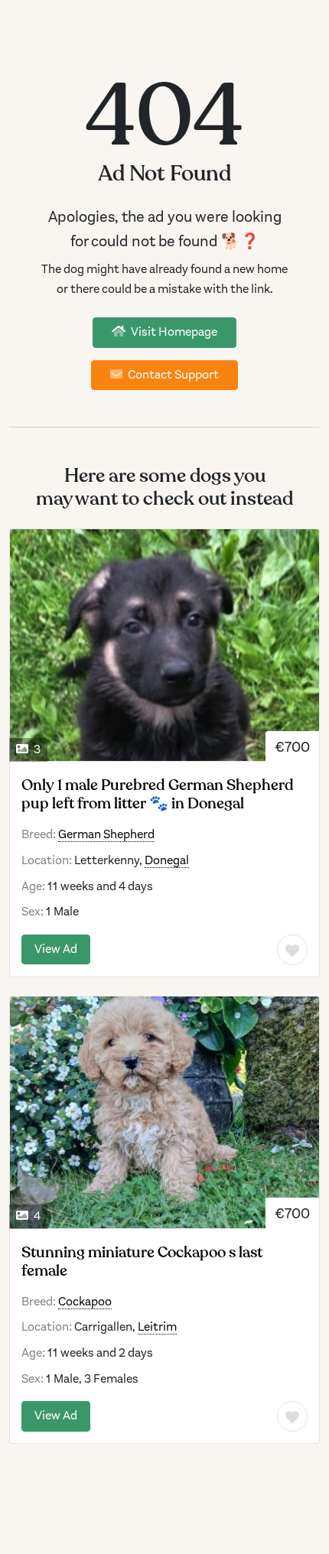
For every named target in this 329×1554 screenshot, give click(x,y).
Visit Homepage (173, 332)
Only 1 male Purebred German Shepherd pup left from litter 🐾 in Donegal (157, 794)
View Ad (55, 949)
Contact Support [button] (172, 375)
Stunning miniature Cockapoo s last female (141, 1262)
